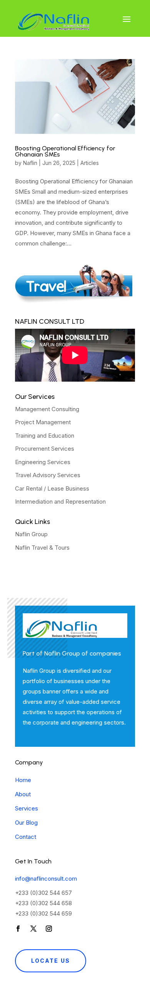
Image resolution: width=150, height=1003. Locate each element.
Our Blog (26, 822)
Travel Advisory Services (47, 475)
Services (26, 808)
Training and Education (44, 435)
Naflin (30, 163)
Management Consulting (47, 409)
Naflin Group (31, 534)
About (23, 794)
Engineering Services (42, 462)
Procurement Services (44, 448)
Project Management (43, 422)
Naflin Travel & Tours (42, 547)
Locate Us (50, 960)
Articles (89, 163)
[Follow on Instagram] (49, 928)
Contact (25, 836)
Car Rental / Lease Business (52, 488)
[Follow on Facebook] (18, 928)
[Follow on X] (33, 928)
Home (23, 780)
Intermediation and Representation (60, 501)
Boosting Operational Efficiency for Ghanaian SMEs (65, 151)
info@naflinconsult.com (46, 878)
